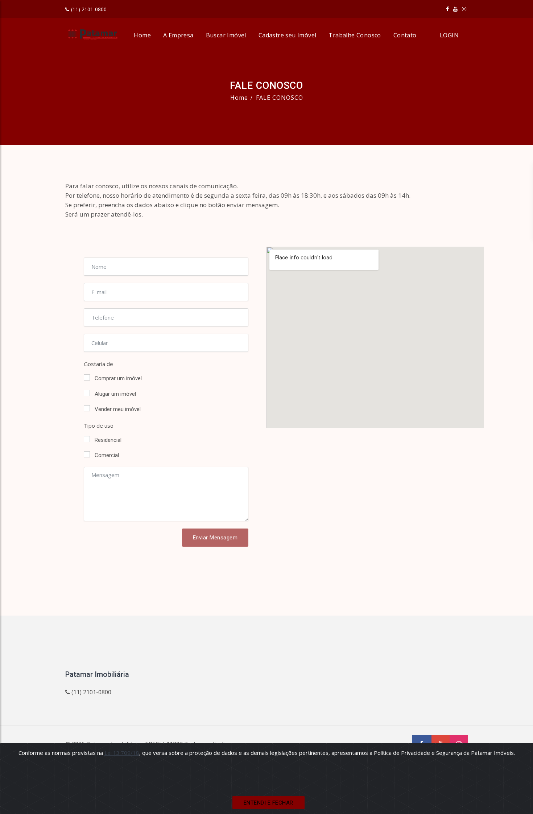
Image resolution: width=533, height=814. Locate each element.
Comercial (107, 455)
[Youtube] (455, 8)
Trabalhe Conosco (355, 35)
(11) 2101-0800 (89, 9)
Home (142, 35)
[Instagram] (464, 8)
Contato (405, 35)
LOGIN (449, 35)
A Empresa (178, 35)
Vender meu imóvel (118, 409)
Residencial (108, 440)
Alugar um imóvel (115, 394)
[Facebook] (447, 8)
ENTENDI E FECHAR (268, 802)
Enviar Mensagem (215, 537)
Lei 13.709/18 (121, 752)
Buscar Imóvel (226, 35)
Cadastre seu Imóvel (288, 35)
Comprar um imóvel (118, 378)
